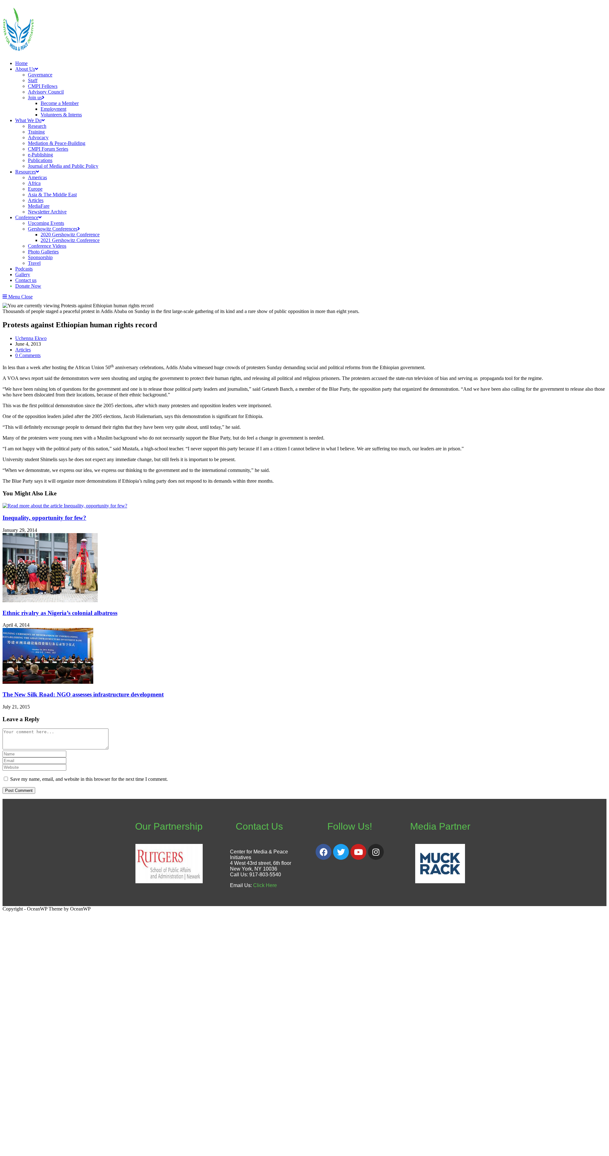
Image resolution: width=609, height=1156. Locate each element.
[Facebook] (323, 852)
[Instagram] (376, 852)
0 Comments (28, 355)
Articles (23, 349)
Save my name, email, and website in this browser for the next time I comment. (89, 779)
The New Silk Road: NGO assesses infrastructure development (83, 694)
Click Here (265, 885)
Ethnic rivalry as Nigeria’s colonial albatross (60, 613)
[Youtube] (358, 852)
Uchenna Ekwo (31, 338)
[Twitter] (341, 852)
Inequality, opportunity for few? (44, 517)
